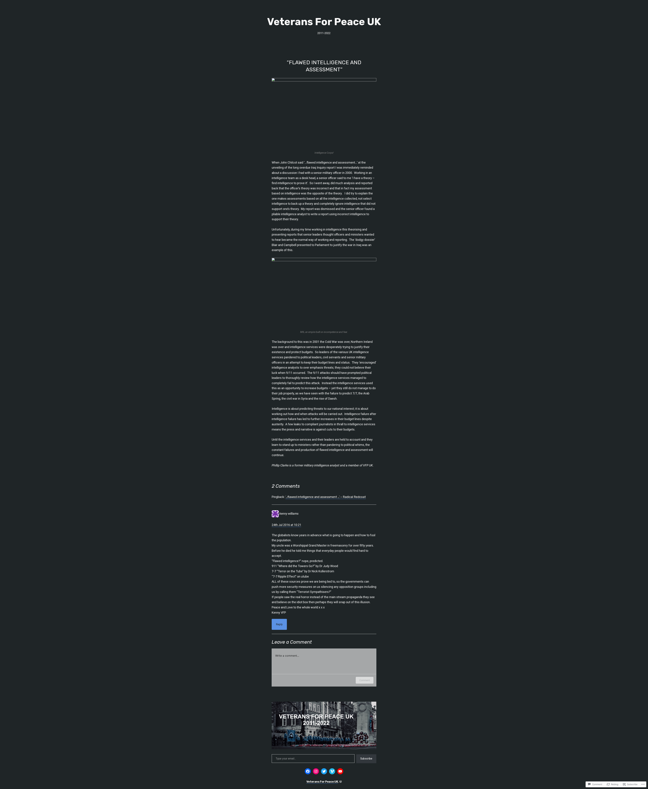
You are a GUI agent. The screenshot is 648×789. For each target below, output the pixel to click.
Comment (364, 680)
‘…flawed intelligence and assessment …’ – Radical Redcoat (325, 497)
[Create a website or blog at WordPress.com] (340, 781)
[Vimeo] (332, 771)
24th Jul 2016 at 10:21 (286, 525)
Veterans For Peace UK (324, 22)
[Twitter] (324, 771)
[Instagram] (316, 771)
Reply (279, 624)
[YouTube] (340, 771)
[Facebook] (308, 771)
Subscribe (366, 758)
